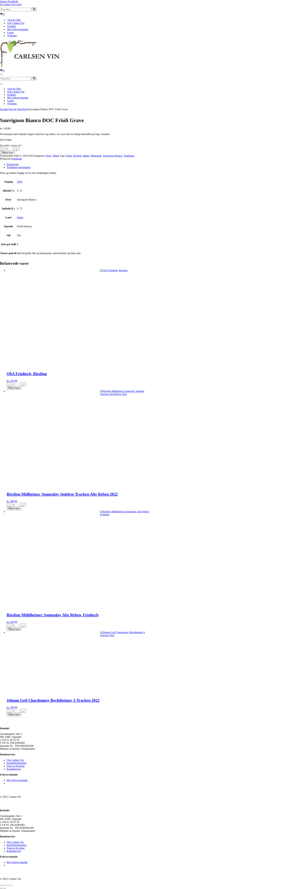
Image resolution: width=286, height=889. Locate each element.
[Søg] (34, 9)
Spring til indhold (9, 1)
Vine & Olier (14, 20)
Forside (4, 109)
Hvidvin (77, 155)
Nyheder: (12, 35)
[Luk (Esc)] (11, 885)
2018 (19, 181)
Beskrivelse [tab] (13, 164)
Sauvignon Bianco (112, 155)
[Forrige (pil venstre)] (1, 888)
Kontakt (11, 26)
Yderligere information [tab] (18, 167)
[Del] (8, 885)
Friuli (69, 155)
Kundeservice (14, 769)
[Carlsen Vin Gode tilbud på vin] (10, 4)
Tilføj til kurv (7, 152)
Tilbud (55, 155)
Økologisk (96, 155)
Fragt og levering (15, 766)
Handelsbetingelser (16, 763)
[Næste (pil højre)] (4, 888)
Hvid (25, 109)
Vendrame (129, 155)
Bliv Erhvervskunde (17, 29)
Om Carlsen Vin (15, 23)
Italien (86, 155)
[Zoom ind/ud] (1, 885)
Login (10, 32)
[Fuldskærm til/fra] (4, 885)
